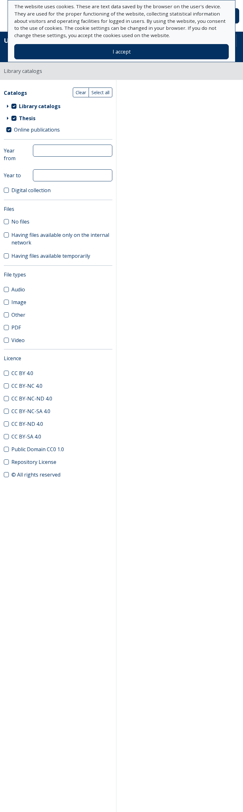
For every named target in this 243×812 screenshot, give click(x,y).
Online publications (37, 129)
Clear (81, 92)
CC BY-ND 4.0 (27, 423)
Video (18, 340)
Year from (10, 154)
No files (20, 221)
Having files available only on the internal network (60, 238)
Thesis (27, 118)
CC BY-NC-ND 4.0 (31, 398)
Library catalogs (39, 106)
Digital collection (31, 190)
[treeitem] (58, 106)
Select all (100, 92)
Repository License (33, 461)
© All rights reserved (35, 474)
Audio (18, 289)
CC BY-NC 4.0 (26, 385)
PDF (16, 327)
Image (18, 302)
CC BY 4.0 (22, 373)
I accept (122, 51)
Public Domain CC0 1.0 (37, 449)
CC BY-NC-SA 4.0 (30, 411)
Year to (12, 175)
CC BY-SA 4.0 (26, 436)
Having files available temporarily (50, 255)
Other (18, 314)
